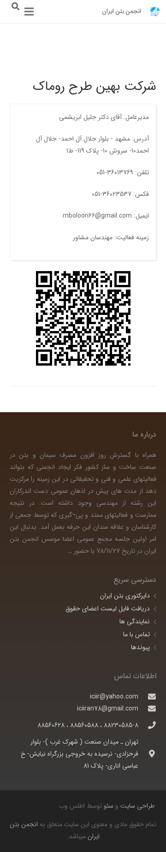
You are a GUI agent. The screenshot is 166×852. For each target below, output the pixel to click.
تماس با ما (136, 634)
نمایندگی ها (134, 621)
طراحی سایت (136, 806)
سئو (108, 806)
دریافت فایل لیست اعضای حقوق (107, 609)
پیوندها (140, 647)
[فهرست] (29, 11)
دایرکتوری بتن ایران (125, 596)
